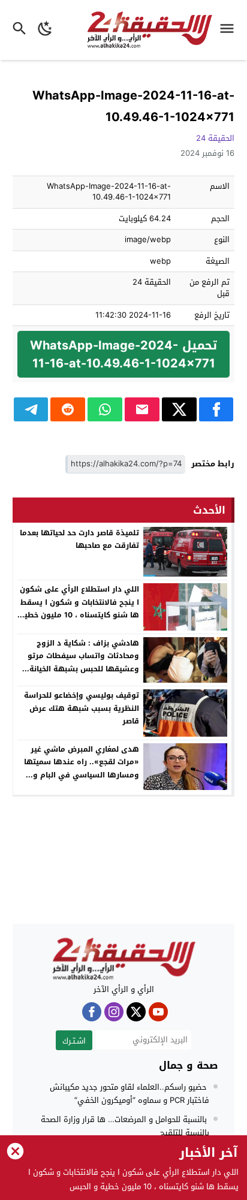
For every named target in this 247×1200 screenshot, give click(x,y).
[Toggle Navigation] (230, 30)
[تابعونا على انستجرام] (113, 1011)
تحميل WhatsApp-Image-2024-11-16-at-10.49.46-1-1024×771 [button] (123, 354)
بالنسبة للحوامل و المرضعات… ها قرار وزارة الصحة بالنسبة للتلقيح (125, 1126)
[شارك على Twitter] (179, 409)
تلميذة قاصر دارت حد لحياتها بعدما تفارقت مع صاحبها (79, 539)
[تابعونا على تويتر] (136, 1011)
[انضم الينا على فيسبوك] (91, 1011)
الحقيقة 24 (215, 138)
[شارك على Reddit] (67, 409)
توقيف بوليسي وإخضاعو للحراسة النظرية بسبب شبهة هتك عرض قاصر (81, 708)
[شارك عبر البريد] (142, 409)
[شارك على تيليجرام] (31, 409)
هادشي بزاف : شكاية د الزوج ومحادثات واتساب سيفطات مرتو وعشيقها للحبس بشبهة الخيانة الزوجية (83, 663)
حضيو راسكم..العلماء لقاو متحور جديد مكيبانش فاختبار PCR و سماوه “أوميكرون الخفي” (129, 1094)
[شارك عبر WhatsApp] (105, 409)
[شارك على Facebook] (216, 409)
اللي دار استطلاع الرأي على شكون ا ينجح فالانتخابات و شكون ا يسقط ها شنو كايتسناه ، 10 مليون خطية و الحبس (79, 609)
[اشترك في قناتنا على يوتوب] (158, 1011)
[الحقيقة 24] (123, 959)
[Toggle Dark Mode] (46, 30)
